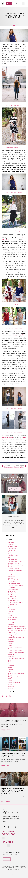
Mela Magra (11, 636)
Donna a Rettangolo (14, 583)
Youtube (10, 688)
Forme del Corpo (13, 600)
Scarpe (10, 660)
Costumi (10, 578)
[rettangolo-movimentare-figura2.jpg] (14, 144)
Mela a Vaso (11, 624)
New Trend (11, 641)
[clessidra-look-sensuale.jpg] (14, 405)
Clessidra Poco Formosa (15, 570)
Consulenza (11, 576)
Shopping (11, 665)
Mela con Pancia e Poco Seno (17, 628)
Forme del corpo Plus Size (15, 602)
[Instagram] (8, 827)
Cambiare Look (12, 559)
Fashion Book (12, 596)
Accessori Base (12, 546)
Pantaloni (11, 645)
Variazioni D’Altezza (14, 682)
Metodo (10, 639)
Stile (9, 671)
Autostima (11, 552)
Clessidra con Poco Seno (15, 565)
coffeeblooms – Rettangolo (14, 147)
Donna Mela (11, 587)
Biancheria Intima (13, 555)
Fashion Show (12, 598)
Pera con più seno (13, 649)
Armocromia (11, 550)
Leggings (10, 615)
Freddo (10, 606)
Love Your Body (13, 617)
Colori (10, 574)
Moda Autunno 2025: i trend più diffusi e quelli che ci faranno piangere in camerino (12, 791)
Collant (10, 572)
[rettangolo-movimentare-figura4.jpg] (14, 325)
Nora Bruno (21, 874)
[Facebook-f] (12, 827)
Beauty (10, 554)
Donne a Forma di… (14, 589)
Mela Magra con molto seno (16, 637)
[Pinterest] (15, 827)
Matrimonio (11, 621)
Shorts (10, 667)
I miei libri (11, 611)
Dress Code (11, 591)
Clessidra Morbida (13, 568)
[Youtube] (4, 827)
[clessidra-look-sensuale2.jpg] (14, 102)
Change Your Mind (13, 563)
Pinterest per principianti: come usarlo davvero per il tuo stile (13, 755)
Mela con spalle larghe (14, 634)
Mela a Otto (11, 623)
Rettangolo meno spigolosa (16, 658)
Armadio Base (12, 548)
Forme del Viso (12, 604)
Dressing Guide (12, 593)
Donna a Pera (12, 582)
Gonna (10, 608)
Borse (9, 557)
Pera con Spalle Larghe (15, 651)
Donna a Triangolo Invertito (16, 585)
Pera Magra (11, 654)
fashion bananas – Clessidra (14, 105)
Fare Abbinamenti (13, 595)
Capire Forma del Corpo (15, 561)
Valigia (10, 680)
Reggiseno (11, 656)
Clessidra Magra (13, 567)
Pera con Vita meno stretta (16, 652)
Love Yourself (12, 619)
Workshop (11, 686)
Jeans (10, 613)
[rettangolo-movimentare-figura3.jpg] (14, 301)
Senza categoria (13, 664)
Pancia (10, 643)
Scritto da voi (12, 662)
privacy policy (16, 869)
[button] (23, 3)
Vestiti (10, 684)
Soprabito (11, 669)
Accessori (11, 544)
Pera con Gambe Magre (15, 647)
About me (11, 542)
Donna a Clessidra (13, 580)
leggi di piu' (5, 730)
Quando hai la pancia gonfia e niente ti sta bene (13, 721)
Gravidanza (11, 609)
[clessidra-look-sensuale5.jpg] (14, 189)
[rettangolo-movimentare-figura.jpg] (14, 228)
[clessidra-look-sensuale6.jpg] (14, 429)
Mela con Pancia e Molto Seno (17, 626)
